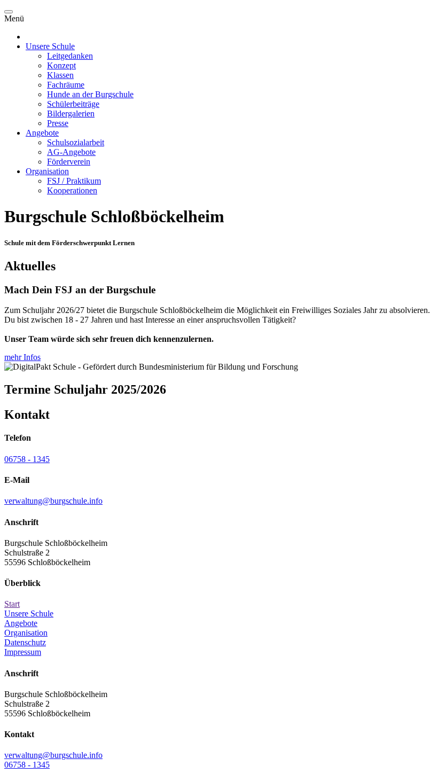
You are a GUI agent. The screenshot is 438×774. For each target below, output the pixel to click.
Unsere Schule (50, 46)
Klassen (60, 75)
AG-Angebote (71, 152)
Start (12, 603)
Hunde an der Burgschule (90, 94)
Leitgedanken (70, 55)
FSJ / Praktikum (74, 180)
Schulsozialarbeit (75, 142)
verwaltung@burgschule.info (53, 500)
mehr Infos (22, 357)
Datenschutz (25, 642)
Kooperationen (72, 190)
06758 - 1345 (27, 459)
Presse (57, 123)
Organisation (47, 171)
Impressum (22, 651)
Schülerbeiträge (73, 103)
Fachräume (65, 84)
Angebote (42, 132)
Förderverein (68, 161)
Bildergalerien (71, 113)
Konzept (61, 65)
